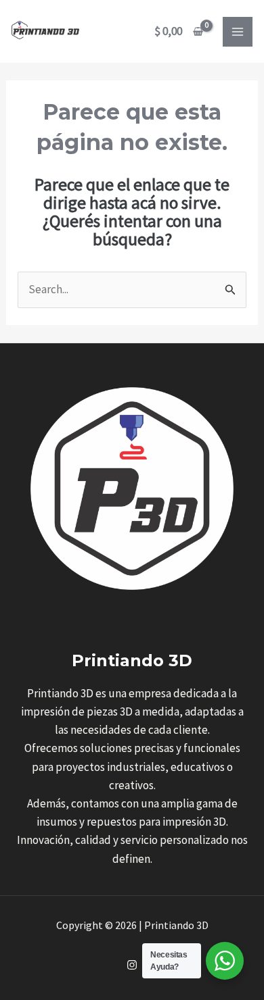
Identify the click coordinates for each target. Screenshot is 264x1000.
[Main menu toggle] (237, 32)
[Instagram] (132, 964)
